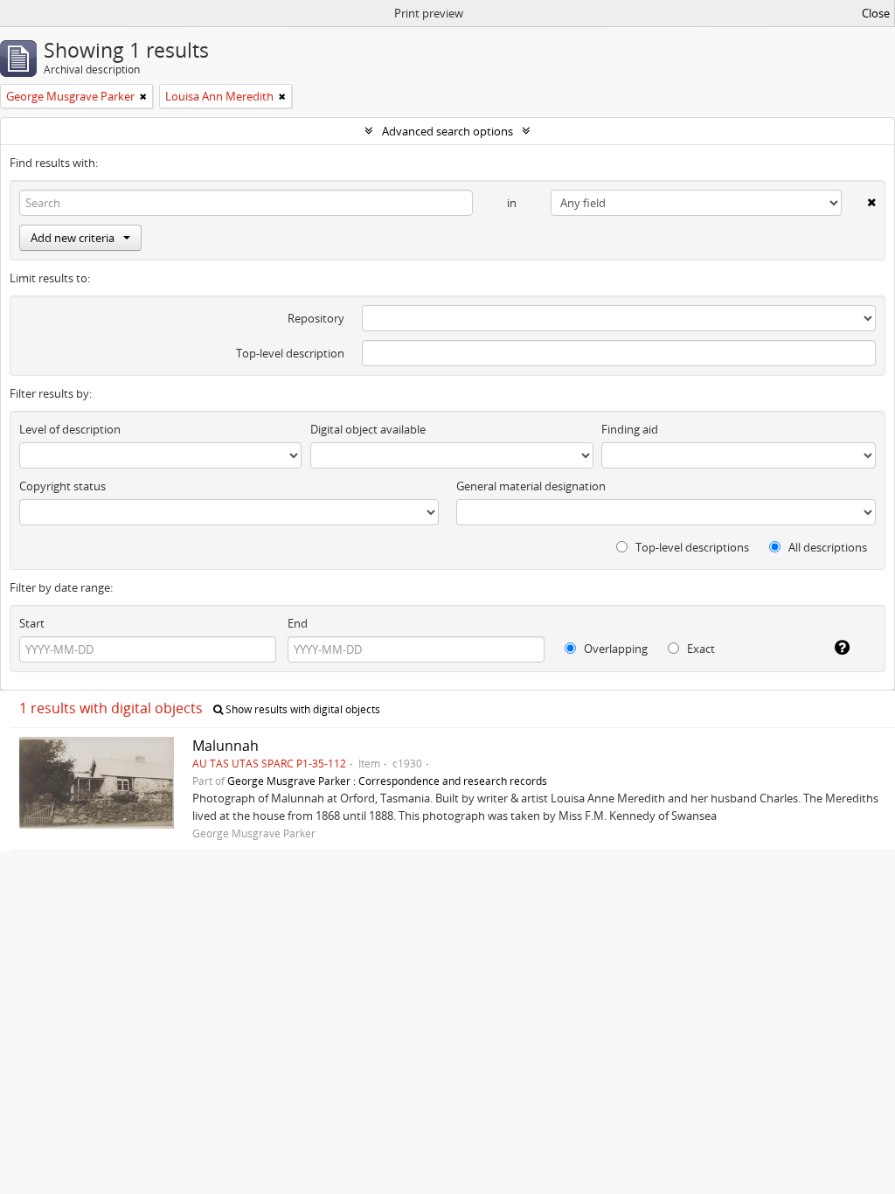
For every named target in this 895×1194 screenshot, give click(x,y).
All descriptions (826, 547)
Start (32, 623)
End (298, 623)
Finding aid (629, 429)
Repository (316, 318)
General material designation (531, 486)
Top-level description (290, 353)
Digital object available (368, 429)
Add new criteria (72, 238)
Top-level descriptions (691, 547)
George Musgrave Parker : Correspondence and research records (387, 781)
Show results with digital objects (301, 709)
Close (876, 13)
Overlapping (614, 648)
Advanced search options (447, 131)
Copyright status (62, 486)
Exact (699, 648)
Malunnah (225, 745)
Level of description (70, 429)
